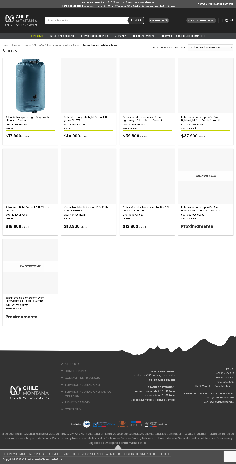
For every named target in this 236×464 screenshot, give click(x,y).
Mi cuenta (120, 36)
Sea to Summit (130, 128)
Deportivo (37, 36)
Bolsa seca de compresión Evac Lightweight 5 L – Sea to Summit (200, 119)
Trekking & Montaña (33, 44)
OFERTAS (166, 36)
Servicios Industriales (94, 36)
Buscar (136, 20)
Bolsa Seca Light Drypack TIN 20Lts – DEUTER (27, 209)
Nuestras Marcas (143, 36)
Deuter (9, 128)
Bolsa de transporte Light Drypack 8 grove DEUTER (85, 119)
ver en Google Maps (144, 2)
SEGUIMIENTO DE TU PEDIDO (190, 36)
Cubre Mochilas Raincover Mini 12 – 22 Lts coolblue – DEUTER (147, 209)
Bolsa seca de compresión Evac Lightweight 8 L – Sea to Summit (25, 299)
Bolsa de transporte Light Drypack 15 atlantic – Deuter (27, 119)
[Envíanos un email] (231, 20)
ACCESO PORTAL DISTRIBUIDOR (215, 3)
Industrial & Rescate (62, 36)
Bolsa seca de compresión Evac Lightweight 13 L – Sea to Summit (201, 209)
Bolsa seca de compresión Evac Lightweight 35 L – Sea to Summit (143, 119)
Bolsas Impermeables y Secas (63, 44)
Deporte (16, 44)
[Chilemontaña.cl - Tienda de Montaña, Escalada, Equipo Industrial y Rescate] (21, 20)
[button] (159, 20)
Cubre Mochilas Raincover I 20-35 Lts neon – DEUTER (86, 209)
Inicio (5, 44)
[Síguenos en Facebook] (222, 20)
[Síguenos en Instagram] (226, 20)
